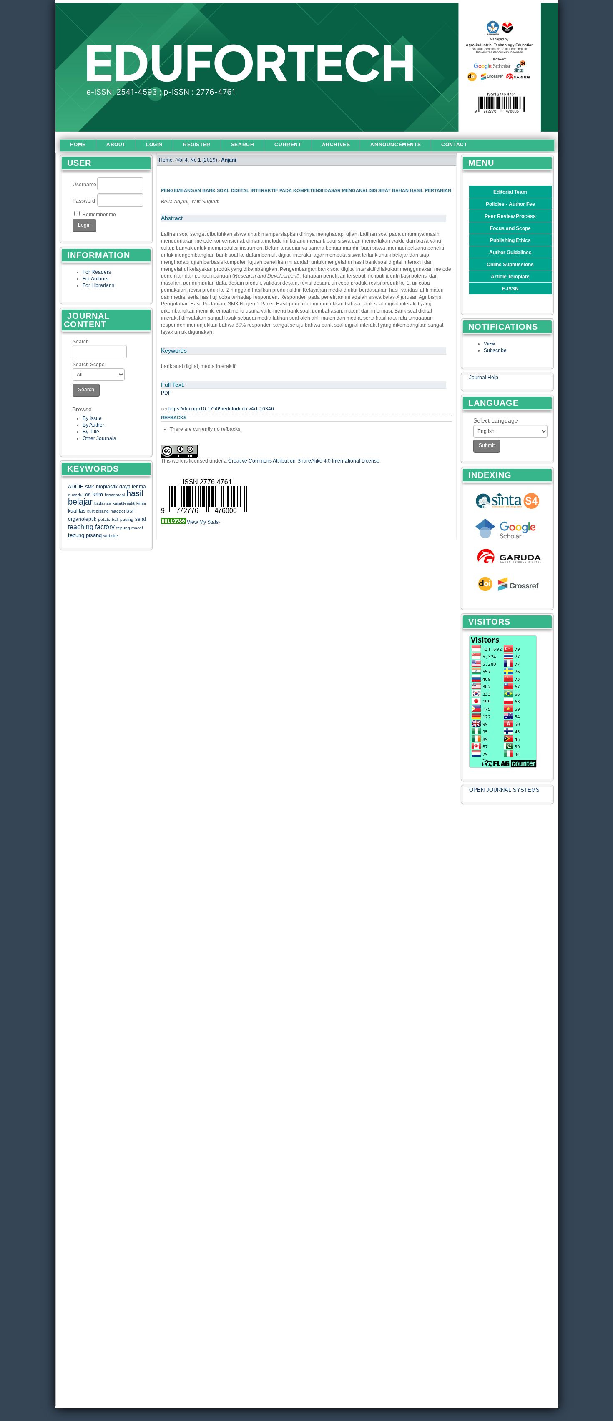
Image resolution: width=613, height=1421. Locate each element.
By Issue (92, 418)
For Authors (95, 279)
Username (84, 185)
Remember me (99, 215)
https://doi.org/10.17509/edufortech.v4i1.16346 (221, 409)
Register (197, 145)
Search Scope (89, 365)
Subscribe (495, 350)
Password (84, 201)
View (489, 344)
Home (78, 145)
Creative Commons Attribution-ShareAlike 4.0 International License (303, 461)
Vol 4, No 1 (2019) (196, 160)
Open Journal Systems (504, 790)
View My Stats (203, 522)
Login (154, 145)
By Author (93, 425)
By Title (91, 432)
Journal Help (483, 377)
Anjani (228, 160)
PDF (166, 393)
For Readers (97, 272)
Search (81, 342)
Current (287, 145)
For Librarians (98, 285)
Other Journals (99, 438)
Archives (336, 145)
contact (454, 145)
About (116, 145)
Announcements (395, 145)
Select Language (495, 420)
